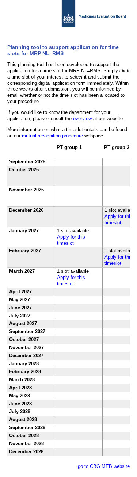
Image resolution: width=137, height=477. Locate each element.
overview (82, 118)
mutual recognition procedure (52, 135)
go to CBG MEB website (104, 466)
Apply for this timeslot (118, 219)
